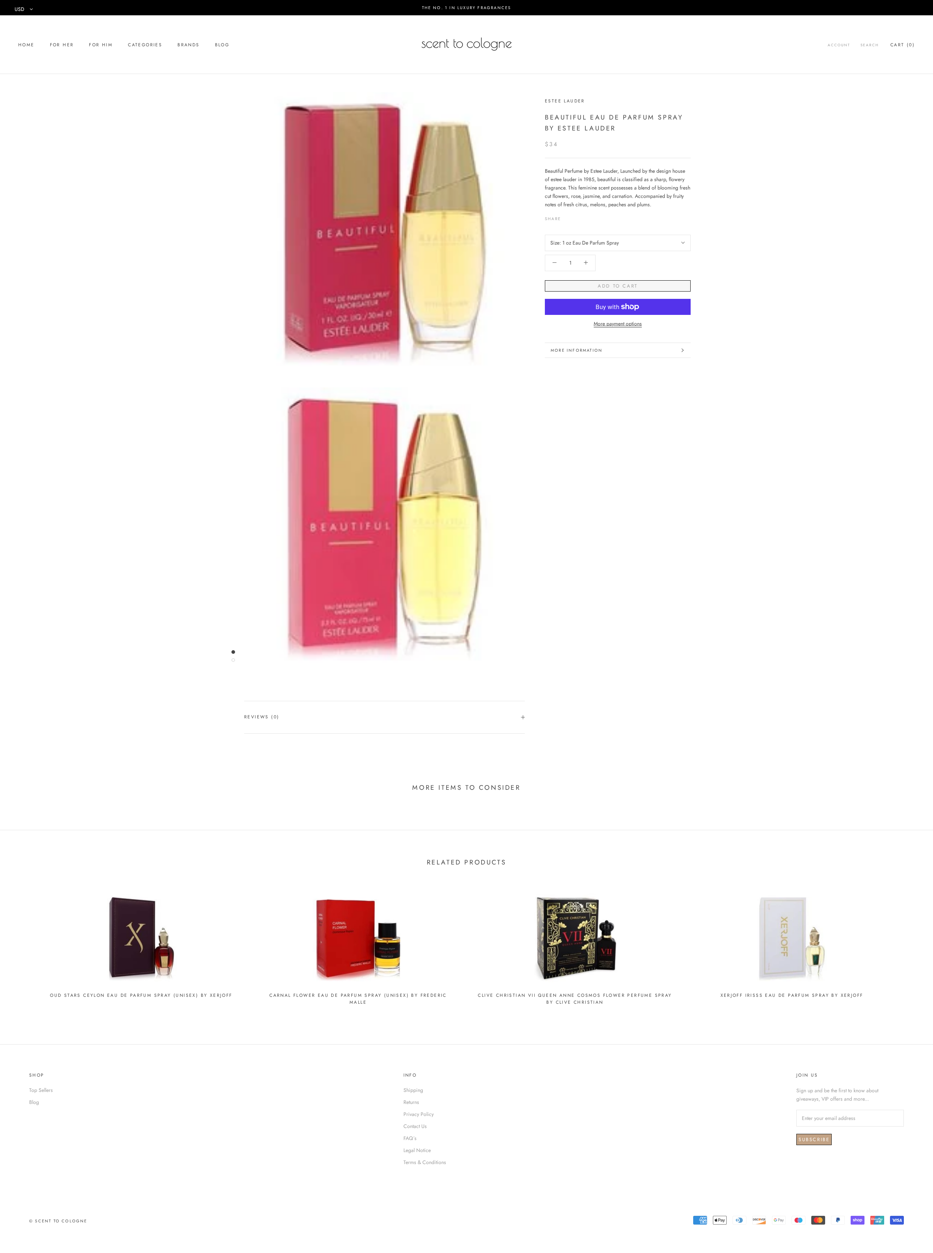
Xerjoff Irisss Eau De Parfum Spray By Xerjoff (792, 995)
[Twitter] (577, 217)
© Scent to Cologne (58, 1221)
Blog (222, 45)
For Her (62, 45)
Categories (145, 45)
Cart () (902, 45)
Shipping (413, 1090)
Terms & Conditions (424, 1162)
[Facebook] (568, 217)
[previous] (23, 946)
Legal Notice (417, 1150)
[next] (910, 946)
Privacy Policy (418, 1114)
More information (576, 350)
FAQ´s (410, 1138)
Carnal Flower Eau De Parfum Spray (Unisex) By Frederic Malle (358, 999)
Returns (411, 1102)
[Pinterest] (587, 217)
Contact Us (415, 1126)
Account (839, 45)
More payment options (618, 323)
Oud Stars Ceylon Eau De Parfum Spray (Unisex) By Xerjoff (141, 995)
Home (26, 45)
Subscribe (814, 1139)
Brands (188, 45)
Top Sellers (41, 1090)
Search (869, 45)
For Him (101, 45)
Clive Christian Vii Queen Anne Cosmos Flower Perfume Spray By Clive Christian (575, 999)
